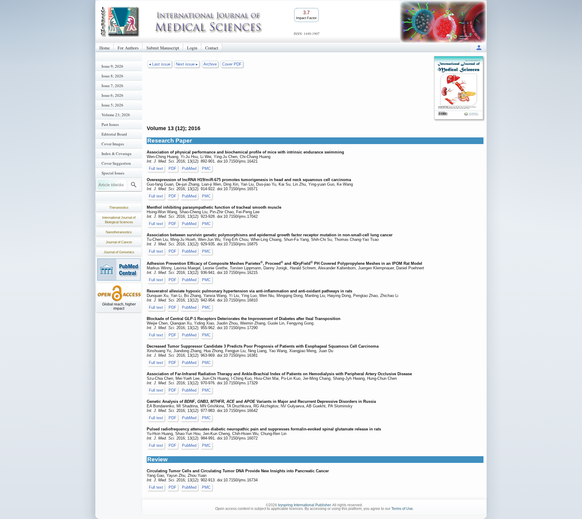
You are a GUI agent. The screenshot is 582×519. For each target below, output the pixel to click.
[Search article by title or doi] (133, 184)
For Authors (128, 48)
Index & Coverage (117, 153)
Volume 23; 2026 (116, 114)
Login (192, 48)
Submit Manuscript (162, 48)
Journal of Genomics (119, 252)
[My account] (479, 47)
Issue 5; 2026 (112, 105)
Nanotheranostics (119, 232)
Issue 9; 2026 (112, 66)
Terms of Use (402, 509)
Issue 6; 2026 (112, 95)
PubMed (189, 168)
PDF (172, 168)
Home (104, 48)
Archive (210, 64)
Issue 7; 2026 (112, 85)
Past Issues (110, 124)
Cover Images (113, 144)
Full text (156, 168)
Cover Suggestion (116, 163)
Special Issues (113, 173)
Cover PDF (232, 64)
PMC (206, 168)
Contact (211, 48)
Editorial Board (114, 134)
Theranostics (119, 207)
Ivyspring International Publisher (304, 505)
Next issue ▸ (187, 64)
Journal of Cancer (119, 242)
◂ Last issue (159, 64)
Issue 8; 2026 (112, 76)
